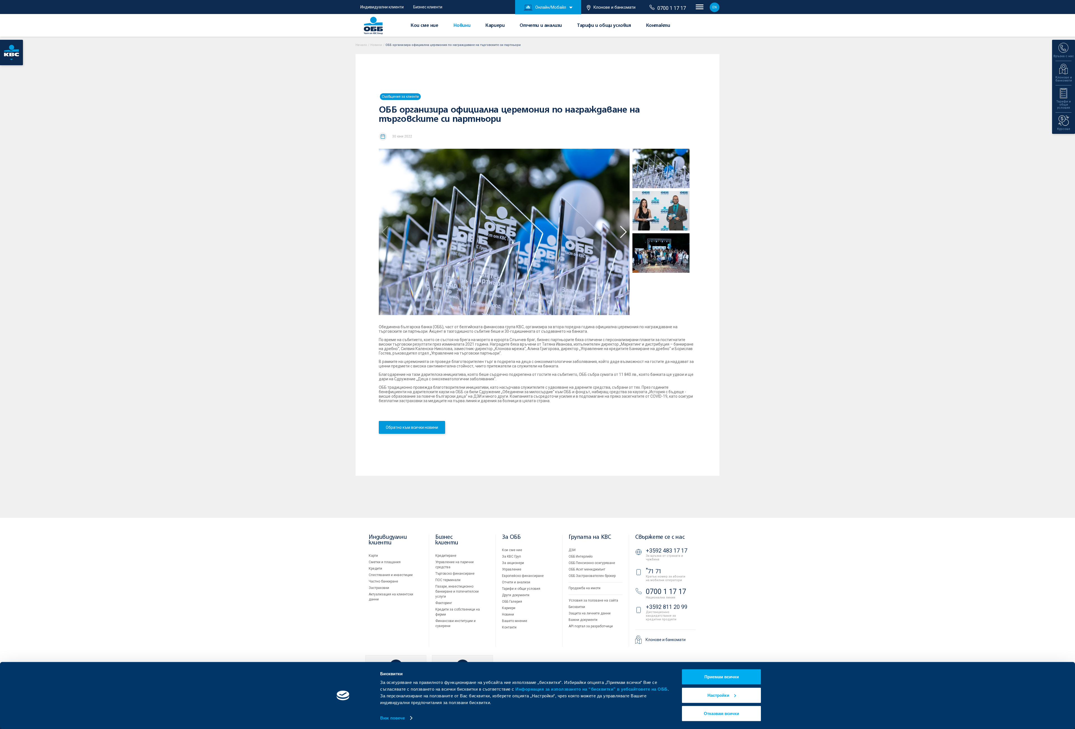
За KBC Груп (511, 556)
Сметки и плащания (385, 562)
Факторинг (443, 603)
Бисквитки (577, 607)
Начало (361, 45)
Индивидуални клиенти (382, 7)
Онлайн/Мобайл (550, 7)
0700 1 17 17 (671, 8)
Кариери (494, 26)
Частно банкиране (383, 581)
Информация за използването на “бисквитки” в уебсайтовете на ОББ (591, 689)
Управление (511, 569)
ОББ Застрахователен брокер (592, 576)
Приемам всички (721, 676)
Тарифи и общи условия (604, 26)
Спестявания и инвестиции (391, 575)
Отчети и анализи (541, 26)
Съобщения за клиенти (400, 97)
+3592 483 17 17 (666, 550)
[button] (623, 232)
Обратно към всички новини (412, 427)
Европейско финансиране (523, 576)
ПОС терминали (448, 580)
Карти (373, 556)
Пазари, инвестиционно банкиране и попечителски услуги (457, 591)
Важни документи (583, 620)
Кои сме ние (424, 26)
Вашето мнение (514, 621)
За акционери (513, 563)
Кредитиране (445, 556)
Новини (462, 26)
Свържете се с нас (659, 537)
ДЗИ (572, 550)
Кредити (375, 568)
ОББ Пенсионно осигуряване (592, 563)
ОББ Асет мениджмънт (587, 569)
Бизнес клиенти (427, 7)
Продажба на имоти (584, 588)
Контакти (658, 26)
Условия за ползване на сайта (593, 600)
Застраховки (379, 588)
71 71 (654, 571)
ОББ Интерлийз (581, 556)
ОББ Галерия (512, 602)
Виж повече (392, 718)
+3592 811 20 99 (666, 607)
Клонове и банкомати (614, 7)
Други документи (515, 595)
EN (714, 7)
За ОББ (511, 537)
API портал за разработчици (591, 626)
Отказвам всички (721, 713)
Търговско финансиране (455, 574)
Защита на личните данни (590, 613)
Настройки (718, 695)
